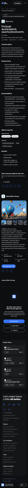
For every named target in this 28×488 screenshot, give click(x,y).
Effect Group (13, 8)
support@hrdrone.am (9, 415)
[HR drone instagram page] (4, 404)
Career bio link (7, 459)
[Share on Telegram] (3, 186)
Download (18, 3)
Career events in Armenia (10, 434)
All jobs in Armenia (8, 427)
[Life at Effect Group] (14, 210)
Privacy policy (7, 481)
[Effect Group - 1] (3, 222)
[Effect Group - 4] (20, 222)
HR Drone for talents (9, 436)
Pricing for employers (9, 445)
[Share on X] (19, 186)
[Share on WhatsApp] (7, 186)
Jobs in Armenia (7, 469)
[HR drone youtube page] (9, 409)
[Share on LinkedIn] (11, 186)
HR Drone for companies (10, 443)
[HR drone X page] (19, 404)
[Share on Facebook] (15, 186)
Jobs (7, 8)
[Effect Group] (3, 196)
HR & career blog (8, 431)
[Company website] (2, 270)
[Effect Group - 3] (15, 222)
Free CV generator (8, 457)
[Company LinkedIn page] (11, 270)
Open (22, 484)
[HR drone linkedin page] (14, 404)
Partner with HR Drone (9, 448)
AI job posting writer (9, 450)
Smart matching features (10, 429)
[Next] (24, 209)
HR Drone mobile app (9, 462)
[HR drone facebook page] (9, 404)
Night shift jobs (7, 473)
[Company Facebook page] (7, 270)
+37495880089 (7, 412)
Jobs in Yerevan (7, 471)
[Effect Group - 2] (9, 222)
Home (2, 8)
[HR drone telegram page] (4, 409)
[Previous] (3, 209)
